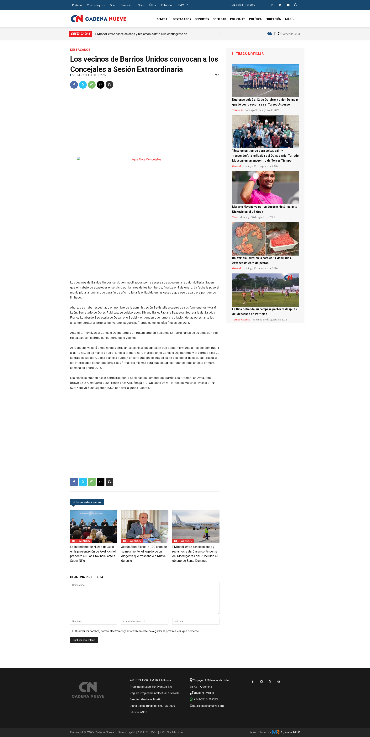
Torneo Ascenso (241, 320)
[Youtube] (288, 5)
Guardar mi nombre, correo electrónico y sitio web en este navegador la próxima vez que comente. (137, 631)
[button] (296, 5)
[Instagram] (272, 5)
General (236, 166)
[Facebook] (264, 5)
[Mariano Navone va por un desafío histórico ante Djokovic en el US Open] (265, 188)
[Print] (109, 85)
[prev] (220, 33)
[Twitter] (280, 5)
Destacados (80, 49)
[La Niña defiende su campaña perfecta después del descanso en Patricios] (265, 290)
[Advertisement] (144, 121)
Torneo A (237, 110)
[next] (227, 33)
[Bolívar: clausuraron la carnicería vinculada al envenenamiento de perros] (265, 239)
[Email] (100, 85)
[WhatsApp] (92, 85)
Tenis (235, 217)
